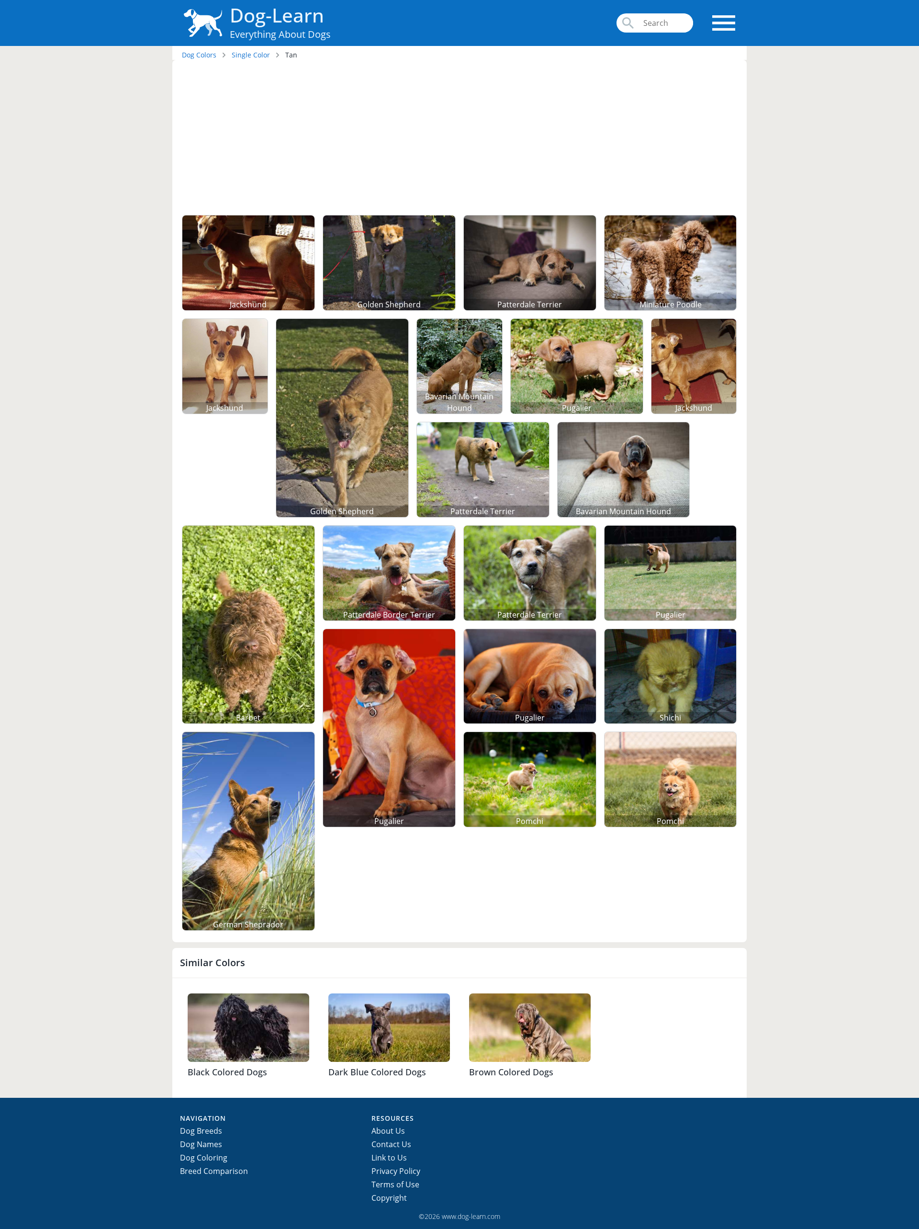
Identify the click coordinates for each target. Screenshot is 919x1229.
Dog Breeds (201, 1131)
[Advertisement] (459, 139)
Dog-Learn (277, 15)
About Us (388, 1131)
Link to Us (389, 1157)
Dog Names (201, 1144)
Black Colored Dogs (227, 1072)
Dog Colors (199, 54)
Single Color (251, 54)
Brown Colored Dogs (511, 1072)
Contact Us (391, 1144)
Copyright (389, 1198)
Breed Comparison (214, 1171)
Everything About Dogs (280, 34)
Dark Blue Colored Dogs (377, 1072)
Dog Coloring (203, 1157)
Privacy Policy (395, 1171)
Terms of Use (395, 1184)
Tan (291, 54)
